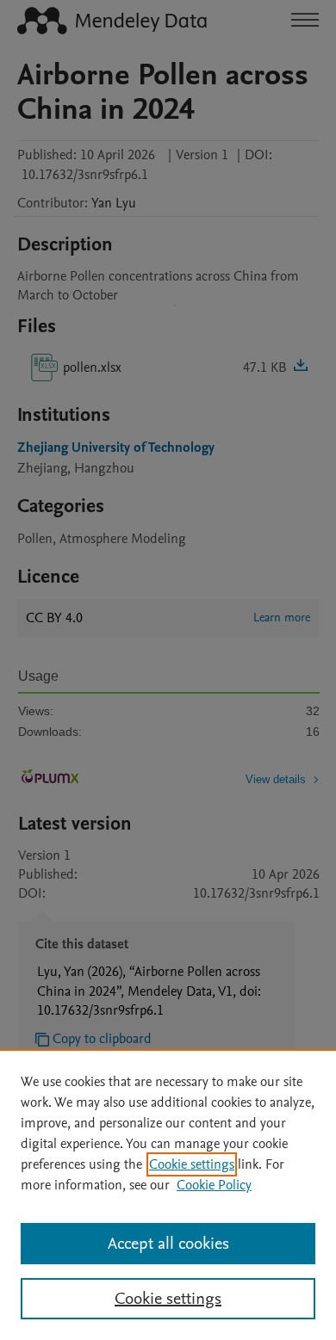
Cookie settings (191, 1164)
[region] (168, 1194)
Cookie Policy (214, 1185)
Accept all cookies (168, 1243)
